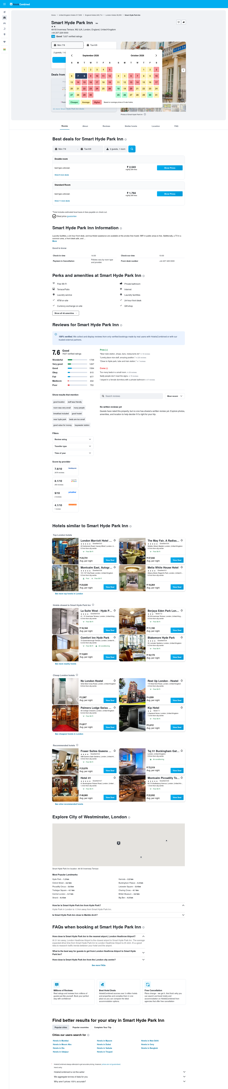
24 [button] (97, 88)
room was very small (62, 407)
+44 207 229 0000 (59, 32)
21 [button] (78, 88)
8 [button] (84, 75)
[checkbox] (65, 470)
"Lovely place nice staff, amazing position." (123, 357)
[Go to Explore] (4, 34)
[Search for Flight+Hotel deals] (4, 28)
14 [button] (78, 82)
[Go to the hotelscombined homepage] (20, 4)
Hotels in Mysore (104, 1040)
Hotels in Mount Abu (62, 1044)
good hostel (77, 413)
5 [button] (109, 69)
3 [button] (97, 69)
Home (53, 15)
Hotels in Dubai (104, 1044)
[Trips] (4, 41)
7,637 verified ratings (72, 36)
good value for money (62, 425)
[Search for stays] (4, 17)
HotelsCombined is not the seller (69, 1071)
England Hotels (90, 15)
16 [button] (90, 82)
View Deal (110, 560)
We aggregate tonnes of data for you (71, 1076)
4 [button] (103, 69)
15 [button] (84, 82)
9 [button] (90, 75)
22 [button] (84, 88)
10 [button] (97, 75)
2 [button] (90, 69)
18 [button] (103, 82)
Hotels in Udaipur (61, 1051)
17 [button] (97, 82)
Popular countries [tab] (81, 1027)
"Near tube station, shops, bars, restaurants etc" (125, 353)
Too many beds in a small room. (118, 372)
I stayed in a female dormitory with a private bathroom (127, 379)
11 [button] (103, 75)
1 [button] (84, 69)
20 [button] (71, 88)
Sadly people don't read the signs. (119, 376)
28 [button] (78, 94)
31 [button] (156, 94)
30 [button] (90, 94)
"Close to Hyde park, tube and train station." (123, 361)
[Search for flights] (4, 12)
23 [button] (90, 88)
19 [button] (109, 82)
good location (59, 402)
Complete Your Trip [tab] (102, 1027)
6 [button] (71, 75)
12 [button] (109, 75)
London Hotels (111, 15)
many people (79, 407)
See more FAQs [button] (99, 965)
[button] (4, 4)
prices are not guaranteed (111, 1064)
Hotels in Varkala (104, 1048)
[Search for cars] (4, 23)
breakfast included (61, 413)
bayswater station (82, 425)
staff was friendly (75, 402)
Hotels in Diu (59, 1048)
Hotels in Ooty (147, 1044)
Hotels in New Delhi (150, 1040)
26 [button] (109, 88)
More (54, 241)
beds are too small (77, 419)
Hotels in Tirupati (105, 1051)
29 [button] (84, 94)
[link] (69, 593)
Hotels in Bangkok (149, 1048)
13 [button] (71, 82)
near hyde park (59, 419)
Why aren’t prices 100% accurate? (70, 1081)
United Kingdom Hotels (67, 15)
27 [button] (71, 94)
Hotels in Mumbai (61, 1040)
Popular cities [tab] (61, 1027)
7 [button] (78, 75)
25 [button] (103, 88)
